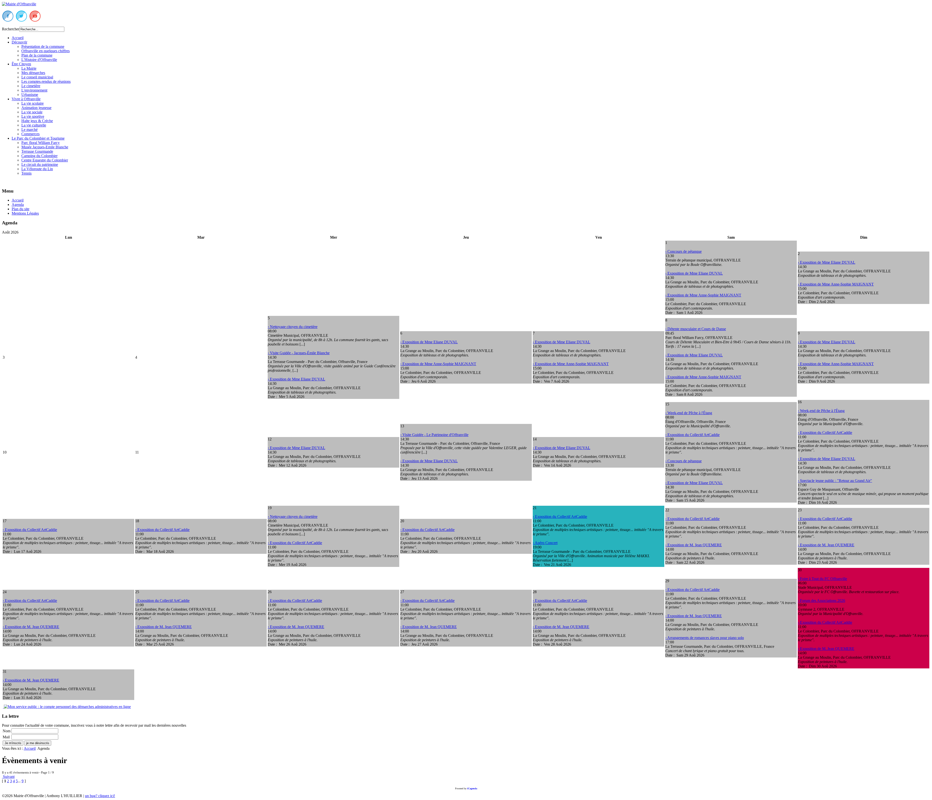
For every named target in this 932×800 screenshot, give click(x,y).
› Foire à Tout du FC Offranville (822, 579)
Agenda (18, 204)
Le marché (29, 129)
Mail (6, 737)
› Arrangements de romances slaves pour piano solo (704, 638)
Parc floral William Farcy (40, 143)
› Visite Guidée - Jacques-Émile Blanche (299, 353)
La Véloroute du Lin (37, 169)
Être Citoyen (21, 64)
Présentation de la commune (42, 46)
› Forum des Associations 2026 (821, 600)
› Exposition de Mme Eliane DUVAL (694, 273)
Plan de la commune (36, 55)
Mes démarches (33, 73)
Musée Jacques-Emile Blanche (44, 147)
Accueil (18, 38)
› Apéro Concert (545, 543)
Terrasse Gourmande (37, 151)
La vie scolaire (32, 103)
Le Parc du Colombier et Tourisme (38, 138)
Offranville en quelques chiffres (45, 51)
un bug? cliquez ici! (100, 796)
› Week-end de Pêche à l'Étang (688, 413)
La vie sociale (31, 112)
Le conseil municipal (37, 77)
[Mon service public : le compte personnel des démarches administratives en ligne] (67, 707)
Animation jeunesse (36, 108)
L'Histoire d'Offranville (39, 60)
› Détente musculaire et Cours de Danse (695, 329)
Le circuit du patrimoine (39, 164)
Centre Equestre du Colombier (44, 160)
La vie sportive (32, 116)
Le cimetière (30, 86)
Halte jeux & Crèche (37, 121)
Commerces (30, 134)
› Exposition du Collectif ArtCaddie (692, 435)
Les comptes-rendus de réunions (46, 81)
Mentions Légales (25, 213)
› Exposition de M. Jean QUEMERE (693, 545)
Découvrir (19, 42)
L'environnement (34, 90)
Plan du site (20, 209)
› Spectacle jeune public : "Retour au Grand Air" (835, 481)
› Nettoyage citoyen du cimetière (292, 327)
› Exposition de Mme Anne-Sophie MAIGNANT (703, 295)
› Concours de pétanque (683, 251)
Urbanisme (29, 95)
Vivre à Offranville (26, 99)
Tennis (26, 173)
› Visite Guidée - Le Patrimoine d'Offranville (434, 435)
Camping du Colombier (39, 156)
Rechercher (10, 29)
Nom (6, 731)
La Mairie (28, 68)
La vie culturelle (33, 125)
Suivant (8, 777)
